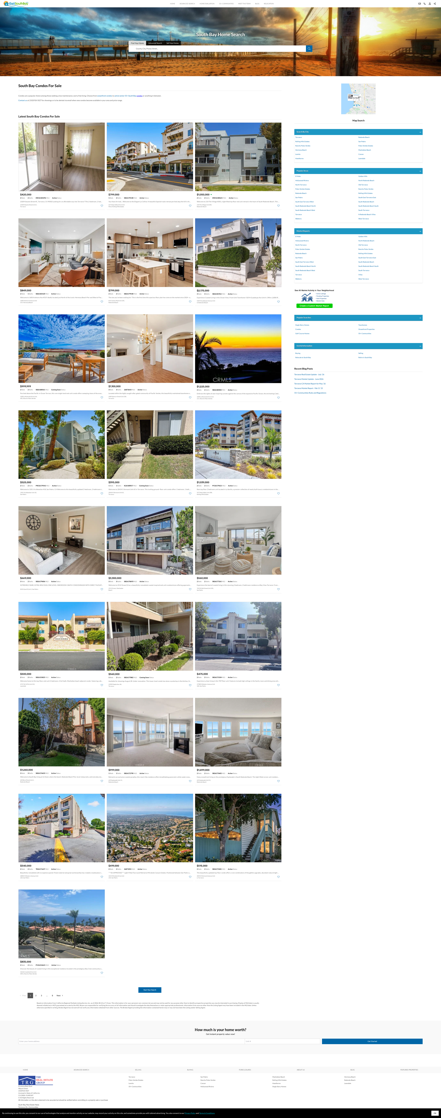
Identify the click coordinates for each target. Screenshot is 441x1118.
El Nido (298, 176)
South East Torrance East (367, 197)
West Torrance (363, 219)
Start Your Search (150, 990)
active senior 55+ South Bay (125, 96)
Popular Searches (304, 317)
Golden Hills (362, 176)
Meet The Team (244, 4)
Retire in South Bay (365, 357)
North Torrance (301, 185)
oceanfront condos (104, 96)
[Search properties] (309, 48)
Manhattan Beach (364, 150)
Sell (173, 43)
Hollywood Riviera (302, 180)
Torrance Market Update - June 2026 (308, 379)
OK (435, 1113)
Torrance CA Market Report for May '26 (310, 383)
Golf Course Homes (302, 333)
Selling (360, 353)
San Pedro (362, 141)
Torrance (298, 137)
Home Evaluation (207, 4)
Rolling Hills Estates (302, 141)
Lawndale (361, 158)
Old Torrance (363, 185)
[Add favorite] (102, 206)
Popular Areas (302, 171)
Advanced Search (187, 4)
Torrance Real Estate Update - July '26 (309, 374)
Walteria (298, 219)
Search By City (303, 132)
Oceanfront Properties (366, 329)
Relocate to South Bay (303, 357)
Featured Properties (409, 1070)
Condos (298, 329)
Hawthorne (299, 158)
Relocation (269, 4)
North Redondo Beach (366, 180)
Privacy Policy (190, 1113)
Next (59, 995)
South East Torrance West (304, 202)
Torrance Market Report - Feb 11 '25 (308, 388)
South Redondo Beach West (305, 210)
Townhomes (362, 325)
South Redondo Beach (366, 202)
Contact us (22, 100)
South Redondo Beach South (368, 206)
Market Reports (303, 231)
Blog (257, 4)
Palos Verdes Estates (365, 146)
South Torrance (363, 210)
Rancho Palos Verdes (302, 146)
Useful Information (304, 346)
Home (172, 4)
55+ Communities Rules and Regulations (310, 393)
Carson (361, 154)
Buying (297, 353)
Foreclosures (245, 1070)
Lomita (297, 154)
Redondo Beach (364, 137)
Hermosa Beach (301, 150)
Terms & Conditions (207, 1113)
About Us (301, 1070)
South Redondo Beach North (305, 206)
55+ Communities (226, 4)
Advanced (155, 43)
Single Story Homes (302, 325)
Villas (360, 275)
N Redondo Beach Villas (367, 214)
